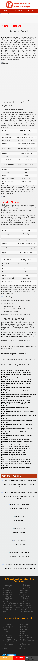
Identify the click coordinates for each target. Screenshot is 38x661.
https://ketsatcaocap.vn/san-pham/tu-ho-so (13, 354)
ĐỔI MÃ (7, 11)
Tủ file (4, 633)
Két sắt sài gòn (7, 585)
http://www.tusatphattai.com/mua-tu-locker (14, 445)
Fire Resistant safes (19, 544)
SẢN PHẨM (19, 11)
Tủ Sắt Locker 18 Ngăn (26, 231)
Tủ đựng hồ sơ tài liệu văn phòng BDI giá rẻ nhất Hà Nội (19, 485)
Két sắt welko (24, 592)
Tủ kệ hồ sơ (23, 648)
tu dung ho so (23, 336)
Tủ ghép (5, 631)
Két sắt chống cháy (25, 600)
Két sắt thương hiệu (8, 600)
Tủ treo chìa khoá (25, 628)
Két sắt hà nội (24, 590)
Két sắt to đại (7, 596)
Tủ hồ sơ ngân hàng (9, 639)
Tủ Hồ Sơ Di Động (8, 644)
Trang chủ (7, 658)
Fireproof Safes (19, 520)
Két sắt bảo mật (7, 598)
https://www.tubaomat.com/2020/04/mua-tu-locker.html (18, 415)
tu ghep (32, 334)
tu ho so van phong (9, 338)
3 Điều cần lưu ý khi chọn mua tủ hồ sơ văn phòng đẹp (19, 568)
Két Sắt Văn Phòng (25, 605)
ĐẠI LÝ (31, 11)
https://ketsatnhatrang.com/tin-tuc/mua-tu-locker (16, 380)
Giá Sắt (5, 648)
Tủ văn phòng (24, 639)
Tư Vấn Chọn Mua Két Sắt (10, 603)
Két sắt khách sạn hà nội (27, 587)
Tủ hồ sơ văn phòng (26, 637)
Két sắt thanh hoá (25, 589)
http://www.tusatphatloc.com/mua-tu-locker (15, 447)
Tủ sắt (22, 633)
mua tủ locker (5, 37)
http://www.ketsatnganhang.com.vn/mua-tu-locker (17, 441)
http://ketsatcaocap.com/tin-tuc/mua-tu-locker (15, 402)
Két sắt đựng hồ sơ (25, 607)
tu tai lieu (8, 334)
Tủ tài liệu (23, 626)
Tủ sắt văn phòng (8, 626)
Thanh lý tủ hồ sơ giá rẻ (10, 641)
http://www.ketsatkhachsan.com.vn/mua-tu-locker (17, 458)
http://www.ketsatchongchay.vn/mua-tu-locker (16, 461)
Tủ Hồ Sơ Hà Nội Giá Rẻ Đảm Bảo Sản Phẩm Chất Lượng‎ (19, 497)
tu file (7, 336)
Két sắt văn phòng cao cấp (11, 607)
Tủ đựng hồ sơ (24, 635)
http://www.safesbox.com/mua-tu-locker (14, 454)
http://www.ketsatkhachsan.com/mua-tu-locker (16, 456)
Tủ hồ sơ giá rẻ (7, 637)
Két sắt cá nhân (24, 598)
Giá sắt (5, 630)
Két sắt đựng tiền (8, 592)
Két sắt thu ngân (8, 602)
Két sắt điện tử (7, 590)
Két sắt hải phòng (25, 585)
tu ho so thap (17, 332)
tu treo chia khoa (24, 334)
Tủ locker (22, 631)
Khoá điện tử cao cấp (9, 613)
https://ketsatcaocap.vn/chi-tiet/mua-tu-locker (15, 370)
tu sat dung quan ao (7, 332)
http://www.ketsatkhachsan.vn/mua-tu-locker (15, 460)
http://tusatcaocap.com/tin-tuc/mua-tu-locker (15, 400)
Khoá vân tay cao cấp (26, 611)
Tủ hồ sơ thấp (24, 624)
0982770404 (19, 658)
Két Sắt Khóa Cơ (25, 603)
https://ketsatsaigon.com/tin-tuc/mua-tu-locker (16, 381)
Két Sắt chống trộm (25, 609)
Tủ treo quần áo (24, 630)
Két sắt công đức (25, 602)
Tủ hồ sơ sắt (6, 628)
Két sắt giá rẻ (24, 594)
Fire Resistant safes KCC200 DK (19, 556)
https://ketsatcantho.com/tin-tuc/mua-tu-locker (16, 372)
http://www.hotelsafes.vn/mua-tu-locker (13, 452)
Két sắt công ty (24, 596)
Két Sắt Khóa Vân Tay (9, 605)
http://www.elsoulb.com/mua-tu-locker (13, 450)
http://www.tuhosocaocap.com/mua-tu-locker (15, 448)
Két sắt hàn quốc (8, 594)
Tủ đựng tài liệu (7, 635)
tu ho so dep (26, 332)
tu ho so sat (15, 334)
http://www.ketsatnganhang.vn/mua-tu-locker (15, 439)
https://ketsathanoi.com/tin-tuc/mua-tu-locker (15, 378)
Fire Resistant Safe (19, 532)
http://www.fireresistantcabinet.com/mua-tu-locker (17, 443)
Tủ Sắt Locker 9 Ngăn (26, 131)
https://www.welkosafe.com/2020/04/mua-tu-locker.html (18, 395)
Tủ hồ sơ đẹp (7, 624)
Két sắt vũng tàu (7, 589)
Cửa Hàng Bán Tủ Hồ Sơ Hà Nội (19, 508)
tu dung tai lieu (13, 336)
